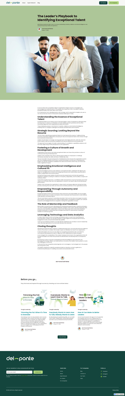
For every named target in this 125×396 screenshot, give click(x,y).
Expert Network (31, 3)
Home (61, 371)
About (23, 3)
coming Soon (38, 372)
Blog (39, 3)
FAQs (81, 378)
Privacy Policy (24, 375)
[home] (13, 3)
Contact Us (83, 373)
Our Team (82, 376)
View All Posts (62, 336)
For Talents (103, 2)
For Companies (113, 2)
